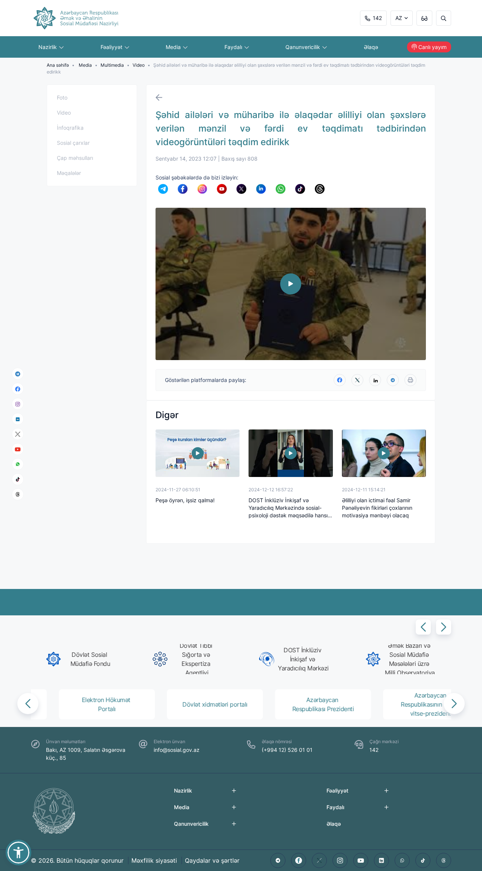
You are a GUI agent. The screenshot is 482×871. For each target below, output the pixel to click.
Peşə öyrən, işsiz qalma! (185, 500)
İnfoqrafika (70, 127)
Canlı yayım (432, 47)
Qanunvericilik (303, 47)
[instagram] (17, 404)
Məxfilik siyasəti (154, 860)
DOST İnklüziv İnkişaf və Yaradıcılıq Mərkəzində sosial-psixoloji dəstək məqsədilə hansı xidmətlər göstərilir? (288, 508)
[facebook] (17, 389)
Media (174, 47)
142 (377, 18)
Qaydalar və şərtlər (212, 860)
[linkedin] (17, 419)
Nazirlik (48, 47)
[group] (81, 659)
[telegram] (17, 374)
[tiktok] (17, 479)
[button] (423, 627)
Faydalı (234, 47)
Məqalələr (69, 173)
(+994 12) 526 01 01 (287, 750)
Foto (62, 97)
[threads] (17, 494)
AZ (398, 18)
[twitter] (357, 380)
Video (139, 65)
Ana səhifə (58, 65)
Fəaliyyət (112, 47)
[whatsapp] (17, 464)
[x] (17, 434)
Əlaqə (371, 47)
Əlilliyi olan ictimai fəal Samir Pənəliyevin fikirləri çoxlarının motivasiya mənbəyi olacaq (377, 507)
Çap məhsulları (75, 158)
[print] (410, 380)
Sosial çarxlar (73, 143)
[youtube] (18, 449)
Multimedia (112, 65)
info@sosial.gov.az (177, 750)
